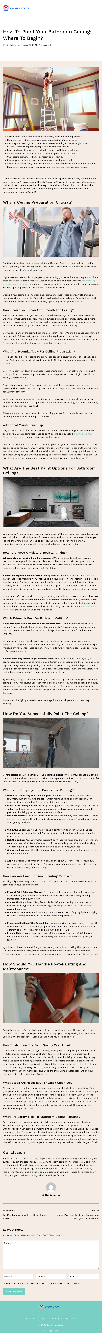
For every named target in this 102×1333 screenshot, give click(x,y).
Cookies (42, 1318)
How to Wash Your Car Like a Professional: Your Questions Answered (77, 1215)
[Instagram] (56, 1331)
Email (41, 1276)
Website (74, 1276)
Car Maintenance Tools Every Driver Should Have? (25, 1215)
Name (8, 1276)
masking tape (14, 819)
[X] (51, 1331)
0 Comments (46, 45)
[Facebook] (45, 1331)
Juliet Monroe (14, 45)
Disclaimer (56, 1318)
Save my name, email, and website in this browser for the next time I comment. (43, 1283)
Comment (10, 1243)
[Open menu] (97, 8)
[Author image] (4, 45)
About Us (71, 1318)
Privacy (30, 1318)
